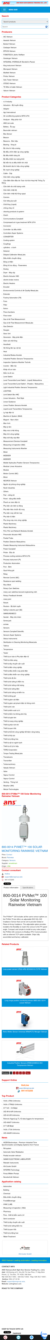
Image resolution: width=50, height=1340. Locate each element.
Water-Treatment (9, 1236)
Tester (5, 653)
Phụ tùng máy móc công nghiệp (15, 520)
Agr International (9, 112)
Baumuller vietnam (10, 130)
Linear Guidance (9, 402)
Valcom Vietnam (9, 90)
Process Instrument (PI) (12, 559)
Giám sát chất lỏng (10, 341)
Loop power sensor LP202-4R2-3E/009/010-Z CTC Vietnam (25, 969)
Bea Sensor (7, 134)
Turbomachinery (9, 764)
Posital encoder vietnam (12, 1155)
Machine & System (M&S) (12, 416)
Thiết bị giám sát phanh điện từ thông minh (19, 703)
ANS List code (8, 123)
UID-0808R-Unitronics (11, 1133)
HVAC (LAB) (7, 1204)
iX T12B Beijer (8, 1126)
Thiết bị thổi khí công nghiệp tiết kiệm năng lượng (21, 732)
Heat (5, 351)
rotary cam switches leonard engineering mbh (20, 592)
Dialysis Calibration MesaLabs (14, 254)
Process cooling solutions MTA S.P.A (16, 556)
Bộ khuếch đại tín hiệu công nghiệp (16, 166)
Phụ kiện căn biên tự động (13, 506)
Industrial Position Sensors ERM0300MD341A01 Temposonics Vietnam (25, 1064)
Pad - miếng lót (9, 495)
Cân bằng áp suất (10, 201)
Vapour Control (8, 775)
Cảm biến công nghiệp (11, 177)
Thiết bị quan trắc (9, 728)
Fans (5, 301)
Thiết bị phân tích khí (11, 724)
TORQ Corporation (10, 750)
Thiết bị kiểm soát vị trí (11, 710)
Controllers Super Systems (13, 233)
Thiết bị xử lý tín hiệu (11, 746)
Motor (5, 477)
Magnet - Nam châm (10, 419)
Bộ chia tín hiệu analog (11, 148)
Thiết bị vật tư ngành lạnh (12, 742)
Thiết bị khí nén (9, 707)
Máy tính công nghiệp (11, 434)
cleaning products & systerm (13, 211)
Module (6, 470)
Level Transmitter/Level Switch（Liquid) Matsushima (22, 380)
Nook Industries (9, 488)
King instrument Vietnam (12, 65)
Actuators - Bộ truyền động (13, 105)
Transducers (8, 757)
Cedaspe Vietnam (10, 47)
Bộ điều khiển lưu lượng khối (13, 159)
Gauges (6, 330)
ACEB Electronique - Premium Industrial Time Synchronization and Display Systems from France (20, 1143)
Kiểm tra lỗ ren (8, 373)
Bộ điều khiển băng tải (11, 155)
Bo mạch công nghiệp (11, 170)
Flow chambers (9, 312)
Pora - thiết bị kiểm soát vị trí (13, 1215)
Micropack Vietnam (10, 69)
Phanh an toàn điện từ (11, 502)
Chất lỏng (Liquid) (10, 204)
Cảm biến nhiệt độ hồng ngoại (14, 193)
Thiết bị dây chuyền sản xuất (14, 663)
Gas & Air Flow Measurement (14, 319)
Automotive (7, 1186)
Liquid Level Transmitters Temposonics (17, 409)
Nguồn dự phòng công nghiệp (14, 484)
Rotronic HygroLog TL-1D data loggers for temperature (23, 1119)
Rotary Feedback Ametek (12, 595)
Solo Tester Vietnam (10, 80)
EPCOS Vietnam (9, 51)
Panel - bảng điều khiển (12, 498)
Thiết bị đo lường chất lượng (13, 685)
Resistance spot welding (12, 581)
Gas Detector (8, 326)
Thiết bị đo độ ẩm (9, 678)
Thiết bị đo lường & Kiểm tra (13, 681)
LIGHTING (7, 391)
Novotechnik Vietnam (11, 1177)
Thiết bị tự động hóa (10, 739)
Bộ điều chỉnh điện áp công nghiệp (16, 152)
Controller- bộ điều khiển (12, 229)
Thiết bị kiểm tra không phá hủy (15, 714)
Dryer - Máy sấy (9, 272)
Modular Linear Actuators (12, 466)
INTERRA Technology (11, 1170)
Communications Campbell (13, 219)
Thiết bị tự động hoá (10, 1233)
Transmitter (7, 760)
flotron (5, 308)
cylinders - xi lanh (9, 247)
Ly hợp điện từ (8, 412)
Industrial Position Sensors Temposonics (18, 358)
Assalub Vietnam (9, 40)
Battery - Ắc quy (9, 126)
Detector (6, 251)
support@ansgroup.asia (13, 877)
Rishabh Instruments (11, 1163)
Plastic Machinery (9, 524)
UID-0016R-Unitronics (11, 1115)
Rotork (5, 602)
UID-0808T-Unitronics (11, 1122)
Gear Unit (6, 333)
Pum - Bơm (7, 567)
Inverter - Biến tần (10, 366)
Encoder (6, 287)
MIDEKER (7, 455)
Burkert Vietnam (9, 44)
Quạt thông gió (8, 570)
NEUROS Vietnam (10, 480)
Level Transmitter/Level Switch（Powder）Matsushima (23, 384)
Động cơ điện (8, 262)
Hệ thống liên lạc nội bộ (12, 348)
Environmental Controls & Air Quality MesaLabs (20, 290)
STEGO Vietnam (9, 83)
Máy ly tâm (7, 427)
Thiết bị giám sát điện (11, 699)
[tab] (11, 887)
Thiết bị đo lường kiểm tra (12, 1226)
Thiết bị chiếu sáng (10, 660)
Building (6, 1190)
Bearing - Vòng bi (9, 144)
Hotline (7, 874)
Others (5, 491)
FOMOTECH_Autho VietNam (14, 54)
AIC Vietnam (8, 37)
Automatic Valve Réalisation (13, 1152)
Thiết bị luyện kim (9, 717)
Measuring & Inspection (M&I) (14, 445)
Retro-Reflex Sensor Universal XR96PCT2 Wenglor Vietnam (25, 1031)
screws (5, 624)
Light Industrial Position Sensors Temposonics (20, 387)
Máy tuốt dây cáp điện (11, 437)
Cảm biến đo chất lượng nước (14, 186)
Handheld (6, 344)
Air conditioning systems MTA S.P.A (16, 116)
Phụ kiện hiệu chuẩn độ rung (14, 509)
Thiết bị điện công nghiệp (12, 667)
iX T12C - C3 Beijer (10, 1108)
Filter (5, 305)
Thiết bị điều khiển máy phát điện (15, 671)
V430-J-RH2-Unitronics (11, 1101)
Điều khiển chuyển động (12, 258)
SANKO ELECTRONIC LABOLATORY (17, 1159)
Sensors (6, 628)
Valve (5, 771)
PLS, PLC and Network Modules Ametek (18, 531)
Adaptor (6, 109)
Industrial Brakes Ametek (12, 355)
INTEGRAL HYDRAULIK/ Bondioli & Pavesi (19, 62)
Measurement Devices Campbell (15, 441)
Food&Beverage (9, 1200)
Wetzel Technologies (11, 789)
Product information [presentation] (11, 888)
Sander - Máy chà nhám (12, 617)
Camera (6, 197)
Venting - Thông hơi (10, 782)
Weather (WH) (8, 785)
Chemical (6, 1193)
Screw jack (7, 620)
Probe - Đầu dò (9, 552)
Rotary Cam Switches (11, 588)
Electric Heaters (9, 283)
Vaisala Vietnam (9, 768)
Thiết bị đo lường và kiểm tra (13, 692)
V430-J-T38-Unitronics (11, 1129)
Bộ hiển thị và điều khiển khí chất (15, 162)
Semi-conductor (9, 1218)
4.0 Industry (7, 101)
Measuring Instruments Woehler (15, 448)
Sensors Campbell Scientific (13, 631)
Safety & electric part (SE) (12, 610)
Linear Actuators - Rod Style (13, 398)
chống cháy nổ (8, 208)
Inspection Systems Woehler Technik (16, 362)
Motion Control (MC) (10, 473)
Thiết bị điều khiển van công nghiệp (16, 674)
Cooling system (9, 240)
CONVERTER (8, 236)
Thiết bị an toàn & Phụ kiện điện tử (16, 656)
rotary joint (7, 599)
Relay (5, 574)
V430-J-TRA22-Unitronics (12, 1104)
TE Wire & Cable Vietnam (12, 87)
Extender (6, 294)
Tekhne (6, 646)
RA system (7, 1148)
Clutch (5, 215)
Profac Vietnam (9, 76)
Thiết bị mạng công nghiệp (13, 721)
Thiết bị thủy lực (9, 735)
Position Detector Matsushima (14, 541)
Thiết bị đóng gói (9, 696)
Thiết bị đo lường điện (11, 689)
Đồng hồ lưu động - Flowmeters (15, 265)
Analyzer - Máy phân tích (12, 119)
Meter (5, 452)
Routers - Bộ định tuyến (12, 606)
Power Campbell (9, 549)
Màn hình (6, 423)
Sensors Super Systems (12, 635)
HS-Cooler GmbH (9, 1166)
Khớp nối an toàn (9, 369)
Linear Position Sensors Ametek (15, 405)
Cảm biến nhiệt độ (10, 190)
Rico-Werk (7, 585)
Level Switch (8, 376)
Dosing (5, 269)
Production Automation (11, 563)
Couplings (7, 244)
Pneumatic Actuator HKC (12, 534)
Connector (7, 226)
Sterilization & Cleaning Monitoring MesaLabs (20, 642)
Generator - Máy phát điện (13, 337)
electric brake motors (11, 280)
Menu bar (13, 9)
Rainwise (10, 857)
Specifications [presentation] (28, 888)
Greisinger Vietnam (10, 58)
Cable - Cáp (7, 173)
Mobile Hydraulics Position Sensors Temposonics (21, 463)
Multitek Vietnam (9, 72)
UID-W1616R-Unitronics (12, 1111)
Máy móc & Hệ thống (11, 430)
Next (28, 1073)
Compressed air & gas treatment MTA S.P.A (19, 222)
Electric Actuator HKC (11, 276)
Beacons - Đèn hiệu (10, 141)
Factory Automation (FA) (12, 297)
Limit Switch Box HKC (11, 394)
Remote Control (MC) (11, 577)
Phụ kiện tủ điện (9, 516)
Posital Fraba (8, 538)
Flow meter (7, 315)
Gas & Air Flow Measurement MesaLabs (18, 323)
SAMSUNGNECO (9, 613)
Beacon (6, 137)
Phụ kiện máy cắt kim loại (12, 513)
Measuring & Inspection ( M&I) (14, 1208)
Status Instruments (10, 638)
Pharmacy (7, 1211)
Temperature (8, 649)
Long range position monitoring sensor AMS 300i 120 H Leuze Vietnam (25, 1001)
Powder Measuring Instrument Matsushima (19, 545)
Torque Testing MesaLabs (13, 753)
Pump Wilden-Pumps (11, 1173)
